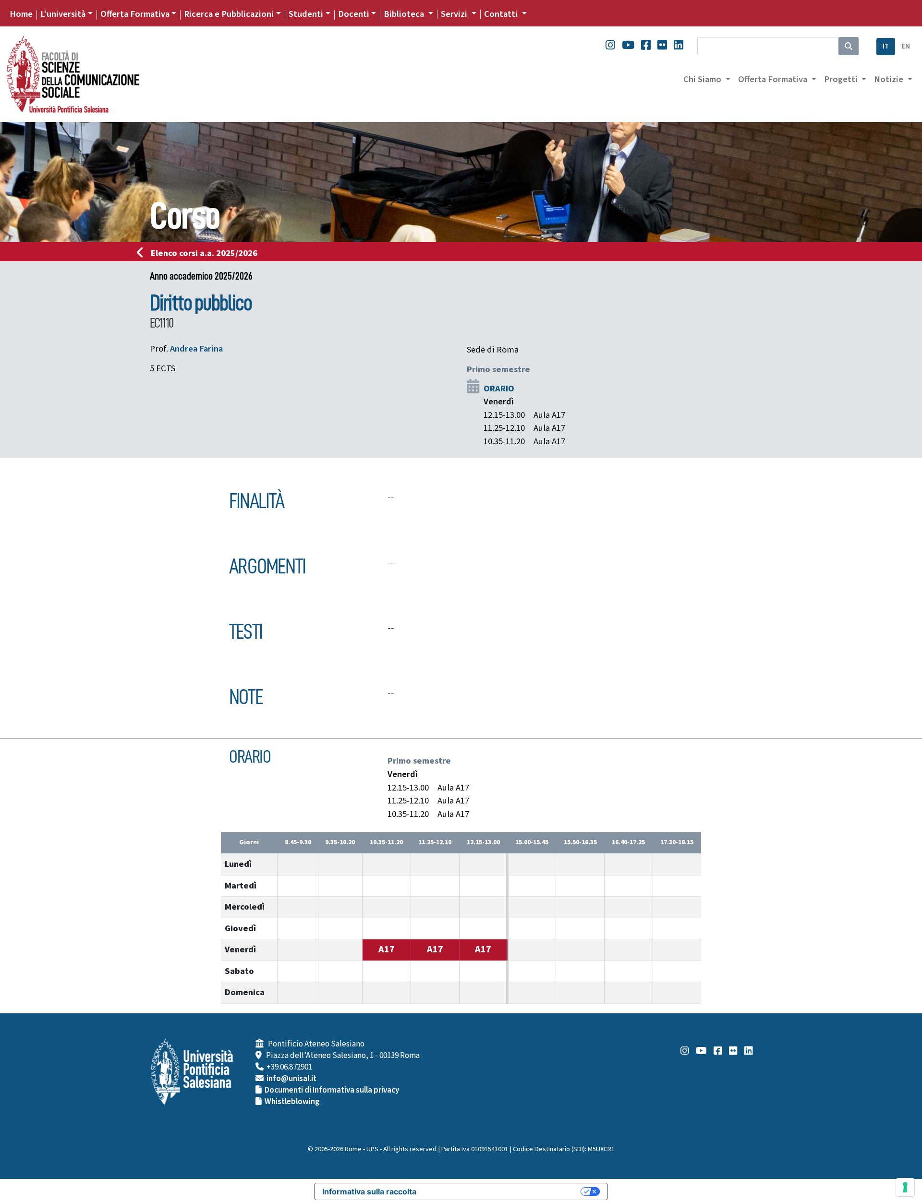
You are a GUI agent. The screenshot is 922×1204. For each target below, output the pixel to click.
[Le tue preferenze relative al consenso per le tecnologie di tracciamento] (905, 1187)
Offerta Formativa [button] (773, 79)
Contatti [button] (502, 14)
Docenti (353, 14)
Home (21, 14)
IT (886, 46)
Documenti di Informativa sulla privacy (332, 1090)
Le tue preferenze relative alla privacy (503, 1191)
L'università (62, 14)
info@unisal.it (291, 1078)
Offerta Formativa (135, 14)
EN (905, 46)
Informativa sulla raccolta (369, 1191)
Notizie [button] (889, 79)
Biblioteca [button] (405, 14)
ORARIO (499, 388)
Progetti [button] (842, 79)
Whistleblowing (292, 1101)
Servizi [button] (455, 14)
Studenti (306, 14)
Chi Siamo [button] (703, 79)
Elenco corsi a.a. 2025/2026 (204, 253)
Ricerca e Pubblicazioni (229, 14)
